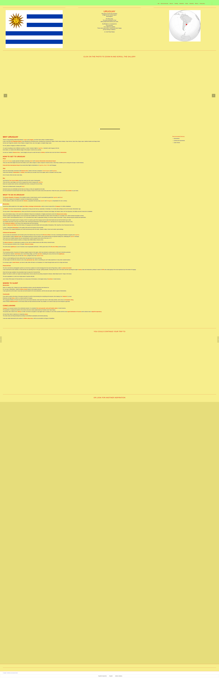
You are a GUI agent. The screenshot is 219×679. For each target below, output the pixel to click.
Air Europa (9, 161)
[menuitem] (158, 3)
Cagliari (25, 139)
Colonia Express (46, 170)
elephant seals (39, 255)
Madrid (31, 161)
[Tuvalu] (1, 339)
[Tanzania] (218, 339)
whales (25, 255)
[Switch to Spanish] (206, 3)
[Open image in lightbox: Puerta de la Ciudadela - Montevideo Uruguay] (113, 121)
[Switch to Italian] (209, 3)
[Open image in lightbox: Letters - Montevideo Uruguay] (72, 121)
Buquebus (54, 170)
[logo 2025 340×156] (13, 3)
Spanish (42, 200)
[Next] (213, 95)
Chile (48, 165)
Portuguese (49, 200)
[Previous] (5, 95)
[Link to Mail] (214, 3)
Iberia (4, 161)
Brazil (45, 165)
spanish (72, 236)
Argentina (40, 148)
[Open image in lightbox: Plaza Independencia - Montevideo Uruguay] (209, 121)
